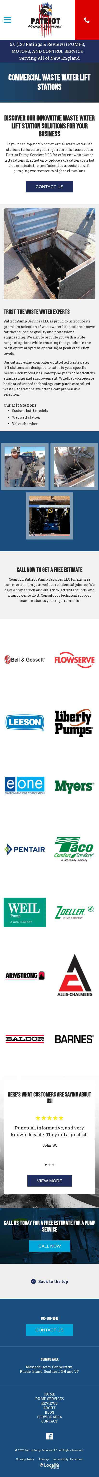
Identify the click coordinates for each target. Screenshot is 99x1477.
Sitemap (43, 1459)
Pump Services (49, 1398)
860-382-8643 (49, 1319)
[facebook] (49, 1436)
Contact (49, 1421)
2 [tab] (49, 1165)
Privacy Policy (25, 1459)
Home (49, 1394)
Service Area (49, 1417)
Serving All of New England (49, 58)
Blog (49, 1412)
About (49, 1408)
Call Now (49, 1246)
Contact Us (49, 186)
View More (49, 1180)
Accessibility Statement (68, 1459)
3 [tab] (53, 1165)
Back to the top (53, 1281)
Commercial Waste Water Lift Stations (49, 82)
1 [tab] (46, 1165)
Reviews (49, 1403)
